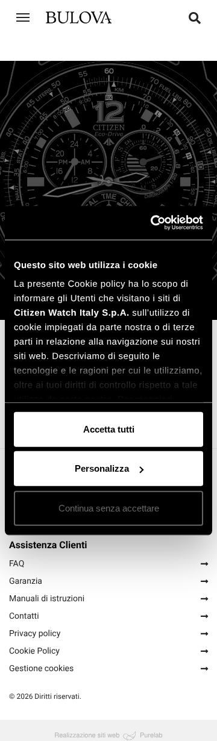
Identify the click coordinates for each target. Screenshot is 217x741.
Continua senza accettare (108, 507)
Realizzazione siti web (86, 733)
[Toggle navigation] (23, 17)
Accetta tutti (108, 429)
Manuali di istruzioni (46, 597)
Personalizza (102, 468)
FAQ (16, 562)
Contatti (24, 614)
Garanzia (25, 579)
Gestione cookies (41, 667)
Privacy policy (34, 632)
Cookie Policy (34, 649)
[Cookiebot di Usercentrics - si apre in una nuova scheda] (153, 223)
